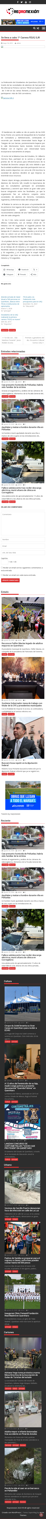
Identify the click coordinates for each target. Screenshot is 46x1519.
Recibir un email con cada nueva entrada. (19, 575)
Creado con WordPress (11, 1512)
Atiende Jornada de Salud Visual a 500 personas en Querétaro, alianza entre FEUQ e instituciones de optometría (10, 301)
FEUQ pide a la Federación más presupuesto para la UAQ (32, 299)
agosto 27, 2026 (11, 1023)
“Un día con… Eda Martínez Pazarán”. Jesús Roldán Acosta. (11, 340)
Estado (4, 654)
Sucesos (12, 396)
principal (12, 330)
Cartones (8, 1388)
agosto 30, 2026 (8, 382)
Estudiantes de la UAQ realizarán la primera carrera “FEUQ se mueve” (10, 317)
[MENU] (43, 28)
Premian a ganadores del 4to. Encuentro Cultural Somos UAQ (34, 340)
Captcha (4, 558)
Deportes (5, 330)
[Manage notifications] (41, 1515)
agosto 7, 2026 (11, 1080)
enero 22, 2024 (11, 1429)
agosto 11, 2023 (11, 1485)
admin (19, 43)
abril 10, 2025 (11, 1370)
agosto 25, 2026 (11, 1310)
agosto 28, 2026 (8, 640)
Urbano (15, 1219)
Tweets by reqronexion (10, 814)
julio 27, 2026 (10, 1141)
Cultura (7, 1041)
